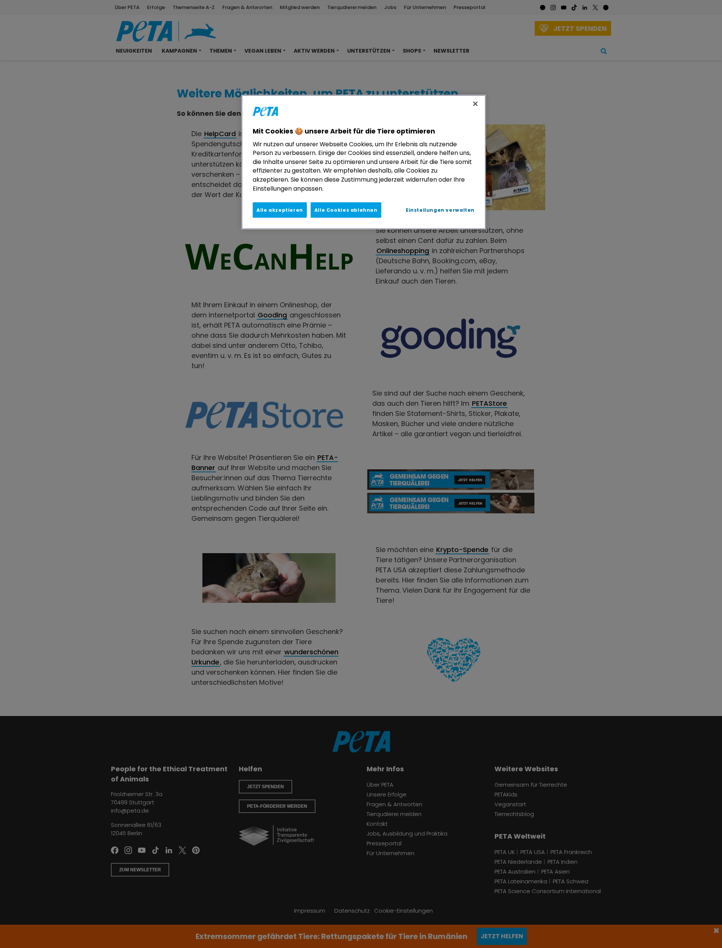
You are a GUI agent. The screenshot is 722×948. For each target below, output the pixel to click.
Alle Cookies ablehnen (346, 210)
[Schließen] (475, 104)
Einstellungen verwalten (440, 210)
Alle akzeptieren (279, 210)
